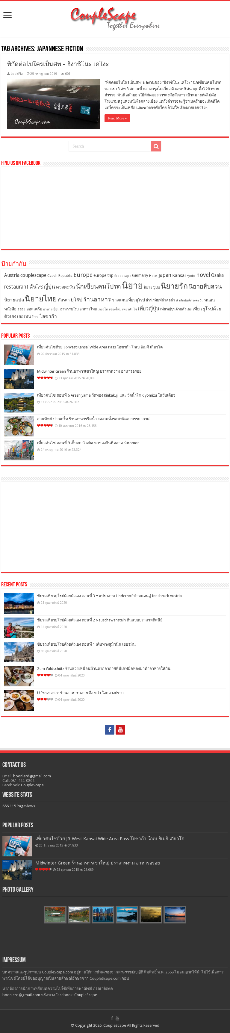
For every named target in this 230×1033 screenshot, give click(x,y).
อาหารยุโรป (69, 309)
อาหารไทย (88, 309)
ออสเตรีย (34, 309)
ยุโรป (76, 300)
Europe (83, 274)
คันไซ (36, 287)
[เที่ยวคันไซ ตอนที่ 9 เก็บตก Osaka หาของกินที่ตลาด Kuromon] (19, 450)
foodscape (122, 276)
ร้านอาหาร (97, 299)
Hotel (153, 276)
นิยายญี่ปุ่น (152, 287)
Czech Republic (59, 275)
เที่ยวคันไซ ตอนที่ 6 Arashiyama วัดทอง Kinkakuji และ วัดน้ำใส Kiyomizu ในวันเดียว (106, 395)
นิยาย (132, 285)
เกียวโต (103, 309)
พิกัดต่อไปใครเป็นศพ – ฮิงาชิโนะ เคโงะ (58, 64)
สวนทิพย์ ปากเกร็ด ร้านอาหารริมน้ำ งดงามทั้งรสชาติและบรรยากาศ (93, 419)
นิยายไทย (41, 298)
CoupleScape (32, 785)
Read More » (117, 118)
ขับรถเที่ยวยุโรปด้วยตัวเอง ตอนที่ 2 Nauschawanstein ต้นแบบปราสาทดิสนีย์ (100, 620)
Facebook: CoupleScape (76, 995)
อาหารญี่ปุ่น (51, 309)
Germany (140, 275)
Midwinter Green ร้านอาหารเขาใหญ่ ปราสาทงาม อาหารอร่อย (89, 371)
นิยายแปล (14, 300)
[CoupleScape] (115, 17)
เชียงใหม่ (115, 309)
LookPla (17, 74)
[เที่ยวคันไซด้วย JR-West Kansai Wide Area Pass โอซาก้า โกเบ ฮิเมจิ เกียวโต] (19, 355)
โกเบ (35, 317)
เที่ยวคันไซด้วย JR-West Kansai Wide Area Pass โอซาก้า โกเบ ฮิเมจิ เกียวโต (100, 347)
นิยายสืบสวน (205, 286)
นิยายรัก (174, 286)
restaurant (16, 287)
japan (164, 275)
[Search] (156, 146)
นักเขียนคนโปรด (98, 286)
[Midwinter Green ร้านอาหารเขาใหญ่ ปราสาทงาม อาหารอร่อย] (19, 379)
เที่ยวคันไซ (129, 309)
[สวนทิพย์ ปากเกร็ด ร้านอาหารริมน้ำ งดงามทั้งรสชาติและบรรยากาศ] (19, 426)
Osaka (217, 275)
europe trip (103, 275)
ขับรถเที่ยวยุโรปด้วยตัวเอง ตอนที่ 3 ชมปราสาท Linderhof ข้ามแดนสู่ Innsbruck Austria (109, 596)
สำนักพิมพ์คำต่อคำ (160, 300)
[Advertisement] (115, 527)
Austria (11, 275)
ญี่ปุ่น (49, 287)
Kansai (179, 275)
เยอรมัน (24, 316)
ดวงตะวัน (65, 287)
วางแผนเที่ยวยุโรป (128, 300)
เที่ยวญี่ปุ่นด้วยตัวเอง (176, 309)
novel (203, 274)
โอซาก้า (48, 316)
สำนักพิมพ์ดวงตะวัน (189, 300)
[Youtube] (120, 730)
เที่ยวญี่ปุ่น (148, 309)
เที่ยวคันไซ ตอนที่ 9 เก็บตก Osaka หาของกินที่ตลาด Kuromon (88, 443)
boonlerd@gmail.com (32, 776)
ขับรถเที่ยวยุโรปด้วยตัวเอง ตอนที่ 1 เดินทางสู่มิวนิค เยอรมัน (86, 644)
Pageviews (26, 806)
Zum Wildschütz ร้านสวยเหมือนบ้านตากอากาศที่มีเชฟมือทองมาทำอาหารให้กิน (103, 668)
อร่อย (21, 309)
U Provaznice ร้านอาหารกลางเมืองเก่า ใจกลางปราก (80, 693)
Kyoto (191, 276)
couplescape (33, 275)
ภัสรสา (64, 300)
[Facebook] (109, 730)
